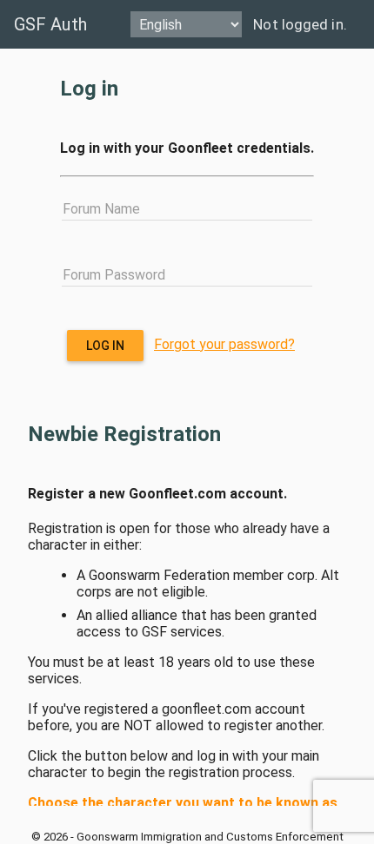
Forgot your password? (224, 344)
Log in (105, 346)
